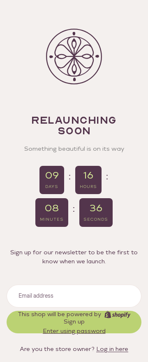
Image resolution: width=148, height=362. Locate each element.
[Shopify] (117, 314)
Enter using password (74, 331)
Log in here (112, 349)
